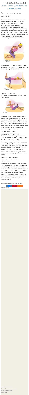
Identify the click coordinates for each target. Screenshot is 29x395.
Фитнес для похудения (14, 3)
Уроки (16, 6)
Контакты (2, 388)
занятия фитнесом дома (9, 183)
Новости (10, 6)
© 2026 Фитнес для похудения (6, 386)
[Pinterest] (14, 186)
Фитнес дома (23, 6)
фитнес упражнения (18, 183)
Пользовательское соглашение (10, 388)
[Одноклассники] (20, 186)
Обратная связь (4, 392)
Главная (4, 6)
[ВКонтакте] (9, 186)
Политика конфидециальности (6, 390)
